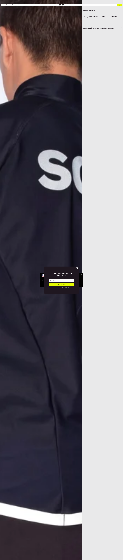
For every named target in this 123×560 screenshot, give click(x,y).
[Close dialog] (77, 268)
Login (115, 4)
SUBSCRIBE (61, 284)
